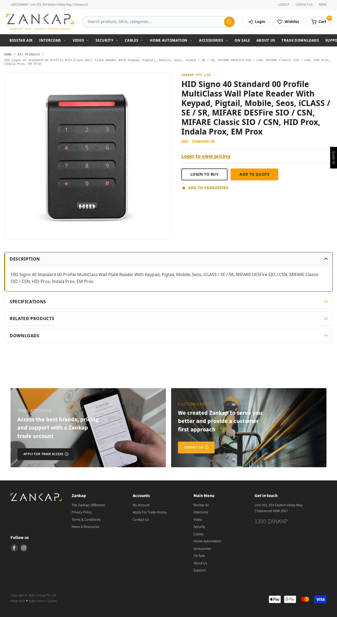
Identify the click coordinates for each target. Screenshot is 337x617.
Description (25, 259)
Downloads (24, 336)
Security (104, 40)
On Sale (242, 40)
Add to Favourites (208, 187)
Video (78, 40)
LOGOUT (283, 5)
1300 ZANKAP (271, 521)
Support (200, 570)
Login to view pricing (205, 156)
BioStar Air (21, 40)
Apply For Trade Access (150, 512)
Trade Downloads (300, 40)
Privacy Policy (82, 512)
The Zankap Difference (88, 505)
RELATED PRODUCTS (32, 318)
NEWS (322, 5)
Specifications (28, 302)
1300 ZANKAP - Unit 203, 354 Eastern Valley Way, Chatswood (49, 5)
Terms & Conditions (86, 519)
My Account (141, 505)
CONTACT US (304, 5)
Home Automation (168, 40)
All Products (29, 54)
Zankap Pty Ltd (196, 75)
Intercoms (50, 40)
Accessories (211, 40)
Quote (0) (333, 158)
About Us (265, 40)
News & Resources (85, 526)
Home (8, 54)
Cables (131, 40)
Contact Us (141, 519)
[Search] (229, 22)
